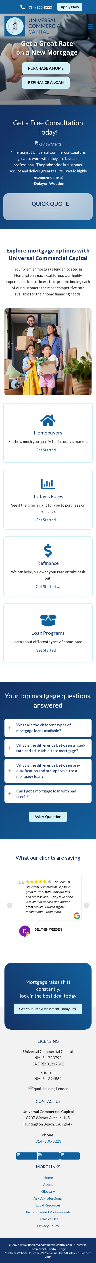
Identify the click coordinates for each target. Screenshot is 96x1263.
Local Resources (48, 1205)
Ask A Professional (48, 1198)
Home (48, 1177)
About (48, 1184)
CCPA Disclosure (69, 1253)
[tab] (48, 728)
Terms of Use (48, 1219)
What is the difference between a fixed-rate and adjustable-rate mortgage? (51, 748)
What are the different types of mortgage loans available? (43, 727)
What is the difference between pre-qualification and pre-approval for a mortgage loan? (48, 771)
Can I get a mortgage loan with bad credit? (46, 793)
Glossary (48, 1191)
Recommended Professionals (48, 1212)
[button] (36, 7)
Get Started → (48, 450)
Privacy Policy (48, 1226)
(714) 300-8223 (48, 1141)
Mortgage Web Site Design (20, 1253)
